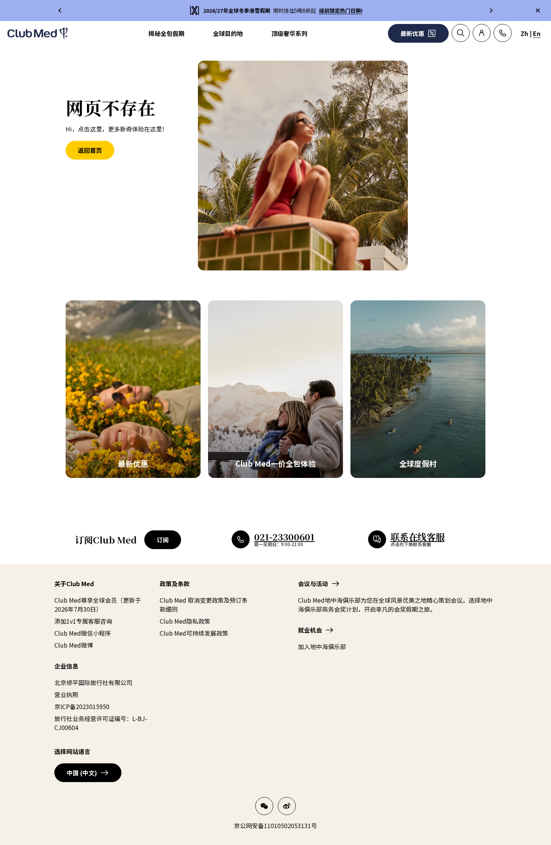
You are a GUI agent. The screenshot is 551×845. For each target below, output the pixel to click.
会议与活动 (313, 583)
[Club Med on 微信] (264, 806)
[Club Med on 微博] (287, 806)
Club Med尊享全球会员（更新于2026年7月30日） (97, 605)
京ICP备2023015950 (81, 706)
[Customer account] (482, 33)
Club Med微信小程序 (82, 633)
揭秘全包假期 (166, 33)
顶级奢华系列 (289, 33)
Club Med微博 (73, 644)
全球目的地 (228, 33)
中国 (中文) (82, 772)
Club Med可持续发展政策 (194, 633)
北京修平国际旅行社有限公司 (93, 682)
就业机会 (310, 630)
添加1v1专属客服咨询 (83, 621)
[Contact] (503, 33)
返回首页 (90, 150)
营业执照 (66, 694)
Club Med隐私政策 (185, 621)
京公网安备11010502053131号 (275, 825)
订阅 (163, 539)
